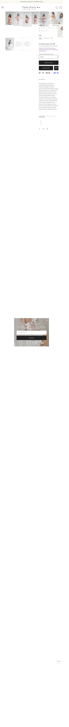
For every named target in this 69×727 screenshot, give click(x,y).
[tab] (42, 116)
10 (48, 28)
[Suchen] (56, 7)
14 (53, 28)
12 (51, 28)
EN (39, 7)
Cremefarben (46, 38)
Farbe (40, 35)
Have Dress (41, 16)
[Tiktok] (33, 342)
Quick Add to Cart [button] (46, 68)
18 (39, 31)
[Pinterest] (36, 342)
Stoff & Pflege (42, 116)
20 (42, 31)
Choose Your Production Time (46, 54)
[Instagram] (30, 342)
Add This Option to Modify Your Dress (46, 44)
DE (39, 8)
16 (56, 28)
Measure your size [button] (49, 62)
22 (44, 31)
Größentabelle (55, 25)
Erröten (40, 38)
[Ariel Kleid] (9, 18)
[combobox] (38, 7)
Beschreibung (42, 79)
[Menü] (2, 7)
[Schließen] (47, 320)
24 (46, 31)
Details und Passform (51, 116)
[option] (9, 18)
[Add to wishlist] (56, 68)
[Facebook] (27, 342)
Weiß (51, 38)
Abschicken (31, 338)
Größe (48, 25)
